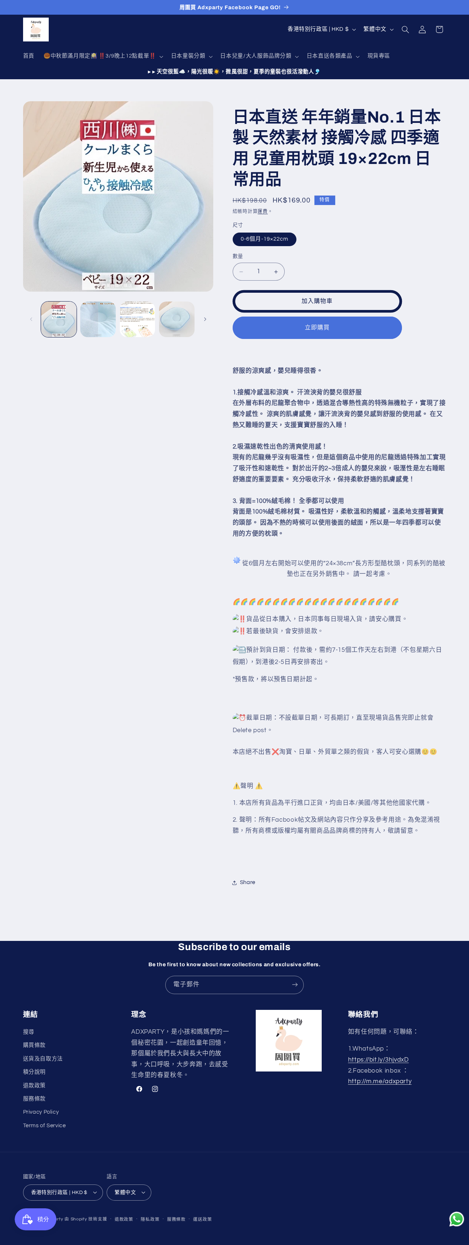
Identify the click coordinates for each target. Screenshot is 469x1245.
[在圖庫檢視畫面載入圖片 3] (137, 319)
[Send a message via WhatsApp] (456, 1219)
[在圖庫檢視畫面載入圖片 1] (59, 319)
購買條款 (34, 1045)
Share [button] (247, 883)
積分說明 (34, 1072)
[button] (102, 56)
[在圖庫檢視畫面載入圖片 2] (98, 319)
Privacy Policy (41, 1112)
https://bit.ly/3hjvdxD (378, 1059)
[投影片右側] (205, 319)
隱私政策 (150, 1219)
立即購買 (317, 328)
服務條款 (34, 1099)
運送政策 (202, 1219)
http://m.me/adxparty (380, 1081)
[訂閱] (295, 985)
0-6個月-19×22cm (265, 239)
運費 (262, 211)
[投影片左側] (31, 319)
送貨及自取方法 (43, 1059)
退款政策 (34, 1085)
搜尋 (28, 1032)
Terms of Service (44, 1125)
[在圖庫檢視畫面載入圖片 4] (177, 319)
